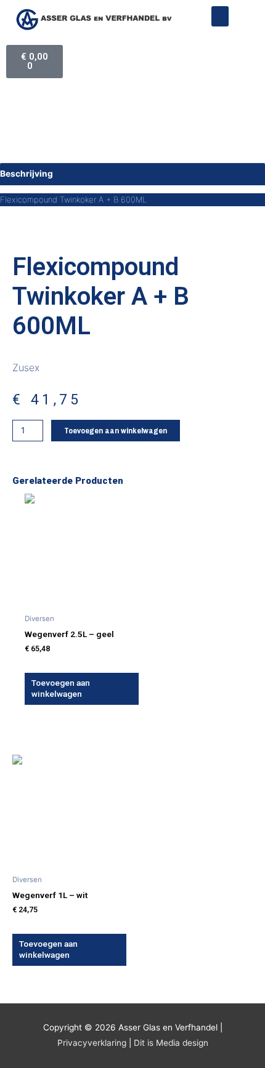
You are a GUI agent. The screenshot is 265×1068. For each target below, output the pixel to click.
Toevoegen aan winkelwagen (115, 430)
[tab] (132, 174)
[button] (220, 16)
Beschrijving (26, 174)
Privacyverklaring (91, 1043)
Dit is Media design (171, 1043)
